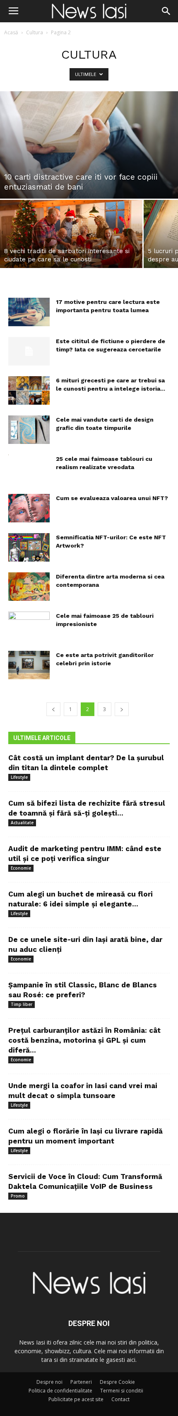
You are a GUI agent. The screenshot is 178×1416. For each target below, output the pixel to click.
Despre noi (49, 1381)
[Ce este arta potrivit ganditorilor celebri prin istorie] (29, 665)
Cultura (34, 32)
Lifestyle (19, 777)
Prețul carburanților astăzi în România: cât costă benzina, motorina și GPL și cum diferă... (84, 1040)
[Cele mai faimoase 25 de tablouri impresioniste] (29, 626)
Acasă (11, 32)
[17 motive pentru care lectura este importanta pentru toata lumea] (29, 312)
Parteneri (81, 1381)
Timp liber (21, 1004)
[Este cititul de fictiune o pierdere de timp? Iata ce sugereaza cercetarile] (29, 351)
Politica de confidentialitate (60, 1390)
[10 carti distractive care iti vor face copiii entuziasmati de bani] (89, 145)
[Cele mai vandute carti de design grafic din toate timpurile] (29, 429)
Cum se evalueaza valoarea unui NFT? (112, 498)
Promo (18, 1196)
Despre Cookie (117, 1381)
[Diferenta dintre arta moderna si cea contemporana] (29, 586)
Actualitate (22, 822)
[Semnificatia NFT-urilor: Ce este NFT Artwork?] (29, 547)
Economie (21, 868)
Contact (120, 1399)
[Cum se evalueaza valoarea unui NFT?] (29, 508)
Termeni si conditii (121, 1390)
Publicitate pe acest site (75, 1399)
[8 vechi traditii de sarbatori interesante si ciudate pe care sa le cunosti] (71, 234)
